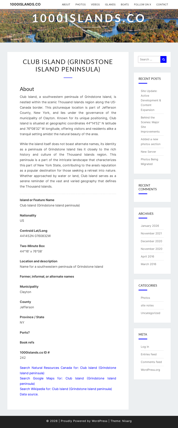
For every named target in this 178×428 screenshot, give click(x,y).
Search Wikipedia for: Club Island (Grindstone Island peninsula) (66, 389)
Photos (80, 4)
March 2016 (148, 264)
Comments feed (151, 362)
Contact (162, 4)
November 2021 (151, 233)
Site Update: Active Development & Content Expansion (151, 100)
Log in (145, 346)
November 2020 (151, 249)
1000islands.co (25, 4)
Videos (95, 4)
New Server (148, 151)
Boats (125, 4)
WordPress (99, 421)
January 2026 (150, 225)
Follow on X (142, 4)
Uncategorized (150, 313)
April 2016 (147, 256)
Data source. (29, 394)
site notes (147, 305)
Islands (110, 4)
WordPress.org (150, 369)
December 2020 (151, 241)
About (66, 4)
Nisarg (127, 421)
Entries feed (149, 354)
